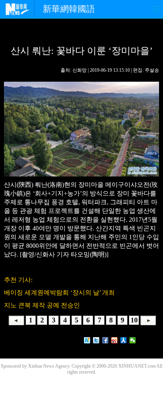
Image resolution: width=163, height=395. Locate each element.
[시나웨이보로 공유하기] (114, 340)
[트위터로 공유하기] (96, 340)
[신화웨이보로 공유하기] (87, 340)
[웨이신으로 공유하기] (132, 340)
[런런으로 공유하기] (123, 340)
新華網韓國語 (69, 9)
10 (134, 320)
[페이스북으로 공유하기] (105, 340)
